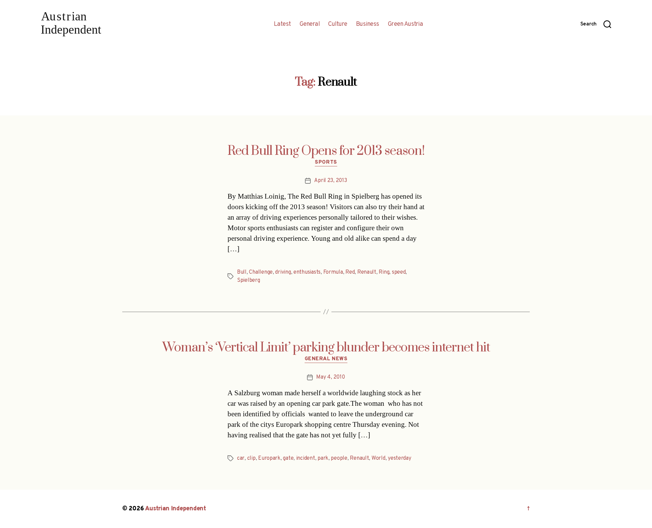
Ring (384, 272)
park (323, 458)
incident (305, 458)
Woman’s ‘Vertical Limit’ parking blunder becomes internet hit (326, 348)
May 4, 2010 (330, 377)
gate (288, 458)
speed (399, 272)
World (378, 458)
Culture (337, 24)
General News (326, 359)
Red (350, 272)
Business (367, 24)
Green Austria (405, 24)
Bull (242, 272)
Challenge (261, 272)
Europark (269, 458)
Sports (326, 163)
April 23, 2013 (330, 180)
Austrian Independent (175, 509)
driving (283, 272)
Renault (366, 272)
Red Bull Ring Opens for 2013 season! (326, 151)
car (240, 458)
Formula (333, 272)
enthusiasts (307, 272)
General (310, 24)
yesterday (399, 458)
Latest (282, 24)
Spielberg (248, 280)
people (339, 458)
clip (251, 458)
